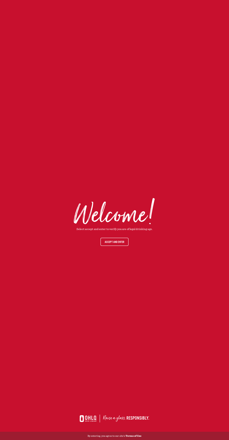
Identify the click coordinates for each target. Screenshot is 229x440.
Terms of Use (133, 435)
